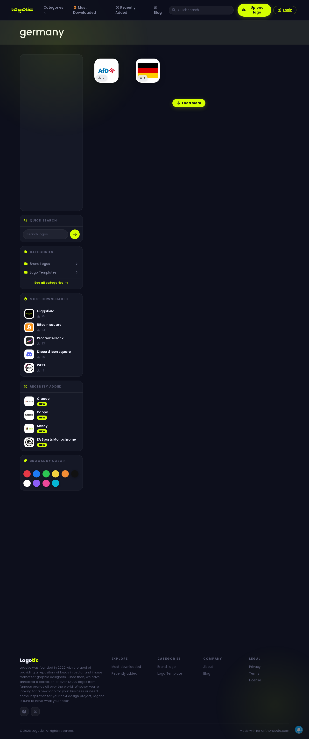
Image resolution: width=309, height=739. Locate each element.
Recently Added (125, 10)
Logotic (38, 730)
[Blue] (36, 473)
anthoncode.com (275, 730)
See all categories (48, 283)
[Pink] (46, 483)
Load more (191, 103)
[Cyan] (55, 483)
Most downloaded (126, 667)
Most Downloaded (84, 10)
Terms (254, 673)
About (208, 667)
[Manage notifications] (299, 729)
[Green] (46, 473)
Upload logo (257, 10)
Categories (53, 7)
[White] (27, 483)
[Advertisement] (51, 132)
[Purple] (36, 483)
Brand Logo (166, 667)
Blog (158, 12)
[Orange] (65, 473)
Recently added (124, 673)
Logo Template (169, 673)
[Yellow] (55, 473)
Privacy (254, 667)
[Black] (74, 473)
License (255, 680)
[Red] (27, 473)
